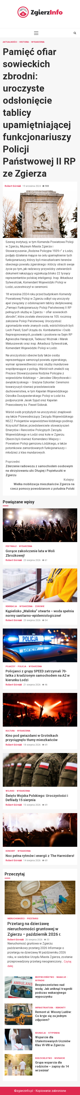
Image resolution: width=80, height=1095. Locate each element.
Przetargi (32, 919)
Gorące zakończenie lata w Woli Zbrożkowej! (40, 525)
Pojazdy (11, 666)
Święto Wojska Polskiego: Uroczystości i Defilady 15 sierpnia (40, 770)
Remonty (60, 1008)
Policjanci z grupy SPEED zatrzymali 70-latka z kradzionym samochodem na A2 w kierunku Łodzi (40, 645)
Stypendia (54, 1033)
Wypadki (39, 981)
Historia (24, 42)
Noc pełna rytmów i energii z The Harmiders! (40, 830)
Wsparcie (59, 1058)
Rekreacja (11, 606)
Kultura (10, 731)
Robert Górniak (13, 186)
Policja (22, 666)
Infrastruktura (44, 1008)
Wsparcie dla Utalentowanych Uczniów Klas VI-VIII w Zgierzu (18, 1039)
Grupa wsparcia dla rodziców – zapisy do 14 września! (18, 1065)
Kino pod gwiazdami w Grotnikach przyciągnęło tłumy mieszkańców (40, 710)
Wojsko (10, 791)
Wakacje (61, 977)
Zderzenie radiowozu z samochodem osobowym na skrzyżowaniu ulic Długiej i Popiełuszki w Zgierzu (39, 468)
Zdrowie (39, 606)
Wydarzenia (37, 42)
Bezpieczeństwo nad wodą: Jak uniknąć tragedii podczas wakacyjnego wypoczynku (18, 987)
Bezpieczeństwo (45, 977)
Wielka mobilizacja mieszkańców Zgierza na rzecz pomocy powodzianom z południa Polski (42, 484)
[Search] (75, 32)
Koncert (11, 851)
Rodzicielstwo (43, 1058)
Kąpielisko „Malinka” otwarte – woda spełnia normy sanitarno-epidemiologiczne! (40, 585)
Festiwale (11, 546)
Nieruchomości (16, 919)
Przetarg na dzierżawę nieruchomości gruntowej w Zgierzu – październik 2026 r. (40, 897)
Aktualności (10, 42)
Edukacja (40, 1033)
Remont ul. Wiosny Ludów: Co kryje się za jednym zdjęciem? (18, 1014)
